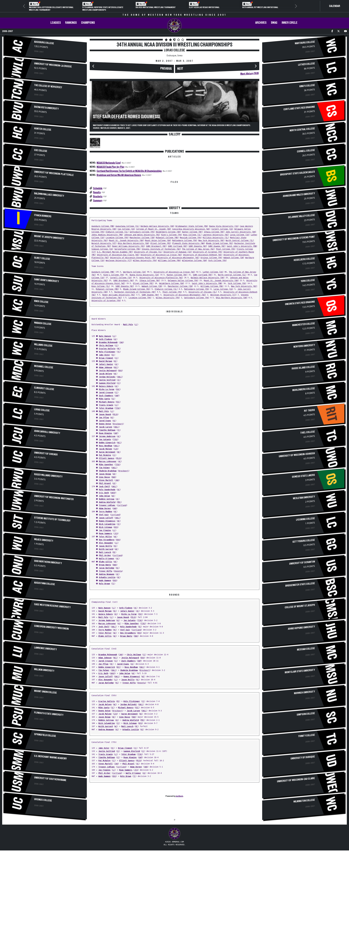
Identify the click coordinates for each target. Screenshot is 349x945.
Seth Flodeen (105, 339)
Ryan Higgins (105, 433)
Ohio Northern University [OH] (133, 243)
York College (308, 281)
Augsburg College (44, 42)
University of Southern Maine (50, 779)
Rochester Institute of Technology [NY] (135, 292)
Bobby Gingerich (107, 443)
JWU (121, 342)
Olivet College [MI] (160, 243)
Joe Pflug (104, 417)
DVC (118, 389)
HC (112, 417)
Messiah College (306, 649)
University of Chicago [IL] (148, 252)
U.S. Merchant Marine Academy (50, 757)
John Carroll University (47, 432)
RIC (118, 402)
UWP (117, 396)
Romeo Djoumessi (107, 521)
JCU (116, 533)
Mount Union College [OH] (158, 240)
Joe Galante (105, 439)
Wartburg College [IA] (134, 272)
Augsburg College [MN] (102, 226)
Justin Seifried (107, 380)
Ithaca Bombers (43, 216)
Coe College (40, 151)
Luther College (306, 64)
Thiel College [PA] (225, 249)
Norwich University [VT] (104, 243)
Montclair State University (300, 671)
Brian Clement (106, 358)
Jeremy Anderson (107, 436)
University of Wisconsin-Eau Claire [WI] (118, 255)
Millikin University (44, 670)
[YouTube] (345, 31)
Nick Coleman (105, 527)
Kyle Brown (104, 584)
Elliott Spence (106, 458)
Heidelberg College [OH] (168, 232)
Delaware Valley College (301, 216)
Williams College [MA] (169, 260)
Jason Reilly (105, 546)
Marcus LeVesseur (107, 461)
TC (113, 584)
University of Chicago (46, 453)
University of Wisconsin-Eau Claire (296, 780)
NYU (116, 527)
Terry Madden (105, 511)
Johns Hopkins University (301, 627)
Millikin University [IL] (216, 237)
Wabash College (43, 323)
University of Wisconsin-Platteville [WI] (161, 278)
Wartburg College (305, 42)
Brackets (97, 196)
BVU (120, 370)
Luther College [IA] (213, 272)
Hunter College (42, 129)
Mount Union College (45, 692)
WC (115, 374)
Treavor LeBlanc (107, 505)
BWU (113, 477)
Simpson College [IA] (102, 249)
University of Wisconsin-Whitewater (54, 498)
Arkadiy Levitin (107, 577)
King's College (307, 86)
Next (180, 69)
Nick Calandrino (107, 524)
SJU (116, 449)
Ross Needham (105, 446)
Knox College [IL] (192, 235)
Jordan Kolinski (107, 377)
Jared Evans (105, 421)
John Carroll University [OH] (241, 232)
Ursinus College (43, 800)
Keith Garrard (106, 549)
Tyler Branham (106, 408)
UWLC (120, 377)
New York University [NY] (211, 240)
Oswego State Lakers (303, 476)
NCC (116, 367)
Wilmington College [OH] (194, 260)
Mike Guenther (106, 464)
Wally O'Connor (106, 558)
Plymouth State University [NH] (188, 243)
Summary (97, 200)
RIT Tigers (309, 410)
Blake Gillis (105, 562)
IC (119, 380)
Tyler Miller (105, 537)
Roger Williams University (48, 475)
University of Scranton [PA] (207, 252)
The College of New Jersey (48, 86)
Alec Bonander (106, 543)
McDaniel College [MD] (167, 237)
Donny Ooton (105, 424)
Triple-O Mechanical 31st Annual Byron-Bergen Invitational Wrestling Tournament (104, 8)
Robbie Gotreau (106, 499)
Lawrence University (45, 648)
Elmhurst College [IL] (117, 232)
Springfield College (45, 735)
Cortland (122, 505)
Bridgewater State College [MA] (191, 226)
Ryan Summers (105, 533)
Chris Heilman (106, 345)
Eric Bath (104, 493)
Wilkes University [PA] (145, 260)
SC (113, 399)
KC (115, 361)
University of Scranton (302, 562)
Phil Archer (105, 555)
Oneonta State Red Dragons (300, 303)
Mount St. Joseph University (49, 237)
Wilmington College (304, 801)
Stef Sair (104, 515)
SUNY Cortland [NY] (177, 246)
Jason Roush (105, 414)
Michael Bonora (106, 402)
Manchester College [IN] (142, 237)
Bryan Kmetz (105, 565)
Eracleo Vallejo (107, 349)
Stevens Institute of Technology (52, 519)
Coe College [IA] (126, 229)
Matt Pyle (128, 324)
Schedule (97, 188)
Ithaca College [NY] (214, 232)
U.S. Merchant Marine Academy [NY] (115, 252)
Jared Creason (106, 392)
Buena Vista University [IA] (224, 226)
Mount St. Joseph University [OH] (126, 240)
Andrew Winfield (107, 502)
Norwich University (304, 692)
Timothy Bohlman (107, 430)
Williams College (43, 345)
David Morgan (105, 361)
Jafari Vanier (106, 364)
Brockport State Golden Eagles (297, 173)
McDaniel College (43, 367)
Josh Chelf (104, 486)
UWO (114, 508)
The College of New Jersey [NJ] (198, 249)
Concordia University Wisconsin (51, 627)
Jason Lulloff (106, 518)
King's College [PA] (171, 235)
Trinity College (306, 736)
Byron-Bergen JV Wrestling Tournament (154, 7)
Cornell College (306, 151)
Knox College (41, 302)
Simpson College (306, 714)
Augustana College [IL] (127, 226)
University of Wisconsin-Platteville (54, 173)
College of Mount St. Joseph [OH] (153, 229)
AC (115, 339)
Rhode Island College (303, 367)
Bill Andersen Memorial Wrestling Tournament (211, 7)
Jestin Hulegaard (107, 370)
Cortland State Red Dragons (299, 108)
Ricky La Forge (106, 389)
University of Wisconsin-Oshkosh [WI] (202, 255)
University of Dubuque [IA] (177, 252)
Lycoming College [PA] (117, 237)
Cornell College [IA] (222, 229)
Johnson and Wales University (299, 195)
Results (97, 192)
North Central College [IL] (240, 240)
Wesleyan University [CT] (119, 260)
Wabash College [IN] (233, 258)
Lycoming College (305, 519)
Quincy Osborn (106, 386)
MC (119, 349)
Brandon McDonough (108, 342)
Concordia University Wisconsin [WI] (191, 229)
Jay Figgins (105, 530)
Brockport (118, 424)
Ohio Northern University (48, 562)
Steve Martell (106, 480)
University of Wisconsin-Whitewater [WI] (178, 258)
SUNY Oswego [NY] (217, 246)
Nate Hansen (105, 336)
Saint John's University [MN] (242, 246)
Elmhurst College (44, 388)
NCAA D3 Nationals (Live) (109, 162)
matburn (179, 796)
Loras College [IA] (240, 235)
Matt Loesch (105, 552)
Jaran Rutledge (106, 568)
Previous (166, 69)
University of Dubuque (303, 757)
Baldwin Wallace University (49, 194)
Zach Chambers (106, 396)
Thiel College (307, 432)
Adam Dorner (105, 508)
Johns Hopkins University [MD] (107, 235)
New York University (304, 346)
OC (119, 490)
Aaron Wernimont (107, 452)
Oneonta (118, 571)
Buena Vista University (46, 107)
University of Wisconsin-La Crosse (53, 65)
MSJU (115, 414)
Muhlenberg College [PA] (184, 240)
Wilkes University (43, 540)
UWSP (113, 493)
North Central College (302, 129)
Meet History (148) (249, 73)
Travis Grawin (106, 405)
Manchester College (303, 324)
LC (136, 324)
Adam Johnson (105, 367)
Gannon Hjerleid (107, 383)
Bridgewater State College (300, 584)
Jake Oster (104, 355)
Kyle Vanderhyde (107, 490)
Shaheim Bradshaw (107, 471)
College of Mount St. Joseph (300, 606)
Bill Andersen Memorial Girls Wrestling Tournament (261, 8)
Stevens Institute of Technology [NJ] (161, 249)
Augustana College (44, 583)
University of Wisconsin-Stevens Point (294, 238)
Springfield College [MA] (127, 249)
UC (114, 483)
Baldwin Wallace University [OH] (157, 226)
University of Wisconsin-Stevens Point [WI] (133, 258)
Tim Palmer (104, 468)
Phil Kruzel (105, 483)
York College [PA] (217, 260)
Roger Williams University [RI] (128, 246)
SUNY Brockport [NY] (156, 246)
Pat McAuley (105, 455)
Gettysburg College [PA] (142, 232)
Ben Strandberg (106, 540)
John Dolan (104, 496)
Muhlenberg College (303, 389)
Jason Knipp (105, 474)
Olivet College (42, 258)
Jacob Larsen (105, 427)
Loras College (42, 410)
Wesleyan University (304, 497)
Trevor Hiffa (105, 571)
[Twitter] (338, 31)
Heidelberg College (304, 259)
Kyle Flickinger (107, 352)
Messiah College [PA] (191, 237)
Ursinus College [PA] (211, 258)
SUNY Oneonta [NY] (198, 246)
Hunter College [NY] (192, 232)
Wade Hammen (105, 580)
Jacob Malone (105, 449)
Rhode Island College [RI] (219, 243)
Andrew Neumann (106, 574)
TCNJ (117, 408)
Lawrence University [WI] (216, 235)
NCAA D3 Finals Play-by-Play (110, 167)
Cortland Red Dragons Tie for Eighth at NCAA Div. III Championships (129, 171)
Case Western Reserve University (52, 606)
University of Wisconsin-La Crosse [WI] (161, 255)
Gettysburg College (303, 541)
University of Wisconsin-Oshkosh (297, 455)
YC (119, 352)
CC (116, 345)
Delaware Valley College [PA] (183, 280)
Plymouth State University (48, 714)
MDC (119, 502)
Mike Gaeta (104, 399)
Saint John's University (46, 280)
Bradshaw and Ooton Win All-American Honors (119, 175)
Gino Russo (104, 477)
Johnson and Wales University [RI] (142, 235)
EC (113, 355)
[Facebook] (332, 31)
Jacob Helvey (105, 374)
